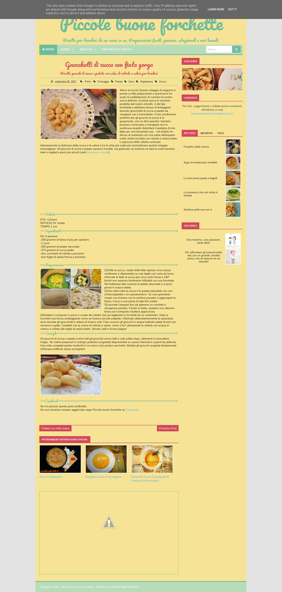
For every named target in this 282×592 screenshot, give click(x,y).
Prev (184, 77)
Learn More (216, 9)
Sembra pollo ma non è (198, 209)
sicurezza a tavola (98, 152)
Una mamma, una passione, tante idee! (203, 241)
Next (239, 77)
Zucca (162, 81)
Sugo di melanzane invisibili (200, 162)
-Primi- (88, 81)
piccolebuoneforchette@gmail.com (212, 113)
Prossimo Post (167, 428)
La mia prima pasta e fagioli (200, 178)
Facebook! (132, 409)
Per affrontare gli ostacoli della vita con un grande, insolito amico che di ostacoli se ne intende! (203, 257)
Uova (131, 81)
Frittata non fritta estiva (55, 428)
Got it (232, 9)
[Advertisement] (108, 184)
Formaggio (103, 81)
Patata (119, 81)
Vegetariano (147, 81)
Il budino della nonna (196, 146)
